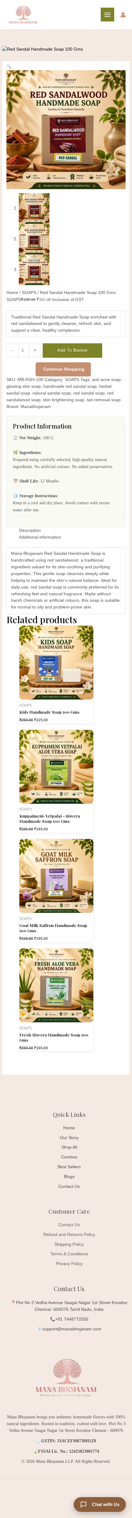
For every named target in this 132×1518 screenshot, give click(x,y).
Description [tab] (30, 530)
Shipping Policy (69, 1244)
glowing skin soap (23, 386)
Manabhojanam (36, 406)
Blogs (69, 1176)
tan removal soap (104, 400)
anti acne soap (106, 379)
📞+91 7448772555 (69, 1319)
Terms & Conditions (69, 1254)
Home (12, 292)
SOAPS (29, 292)
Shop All (69, 1147)
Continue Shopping (63, 369)
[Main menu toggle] (108, 14)
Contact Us (69, 1186)
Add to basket (72, 350)
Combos (69, 1157)
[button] (9, 66)
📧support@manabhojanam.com (69, 1329)
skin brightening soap (63, 400)
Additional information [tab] (40, 537)
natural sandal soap (52, 393)
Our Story (69, 1137)
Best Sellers (69, 1167)
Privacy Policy (69, 1263)
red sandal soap (89, 393)
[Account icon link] (123, 14)
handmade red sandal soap (70, 386)
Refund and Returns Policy (69, 1234)
